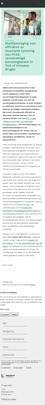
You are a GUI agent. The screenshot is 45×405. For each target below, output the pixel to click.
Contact (28, 367)
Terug (9, 37)
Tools (5, 347)
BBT (5, 323)
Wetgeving (8, 331)
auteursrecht (5, 364)
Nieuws (37, 37)
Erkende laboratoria (13, 339)
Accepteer (5, 314)
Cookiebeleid (5, 367)
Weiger (14, 314)
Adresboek (8, 354)
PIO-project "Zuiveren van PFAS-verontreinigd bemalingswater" (19, 121)
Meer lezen (4, 309)
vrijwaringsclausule (7, 362)
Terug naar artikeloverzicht (15, 83)
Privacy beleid (18, 367)
